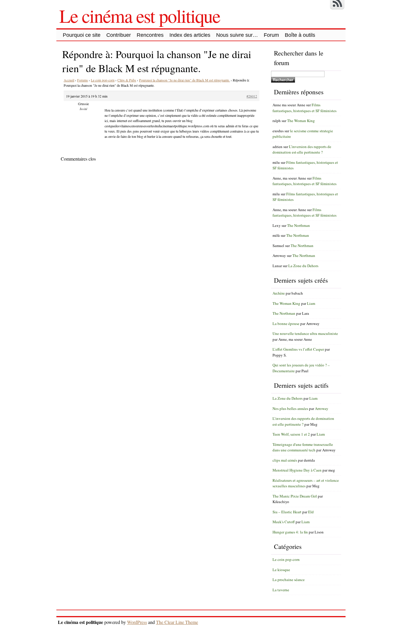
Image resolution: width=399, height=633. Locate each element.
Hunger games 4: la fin (290, 532)
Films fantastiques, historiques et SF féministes (304, 107)
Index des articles (189, 35)
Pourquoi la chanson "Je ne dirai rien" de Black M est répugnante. (184, 80)
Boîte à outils (300, 35)
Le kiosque (281, 569)
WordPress (137, 622)
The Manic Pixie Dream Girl (295, 496)
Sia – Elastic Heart (287, 511)
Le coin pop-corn (103, 80)
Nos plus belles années (290, 408)
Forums (82, 80)
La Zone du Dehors (303, 265)
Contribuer (118, 35)
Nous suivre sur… (237, 35)
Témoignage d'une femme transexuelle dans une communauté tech (303, 447)
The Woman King (301, 120)
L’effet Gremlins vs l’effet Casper (298, 349)
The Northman (298, 225)
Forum (271, 35)
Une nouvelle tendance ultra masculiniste (305, 333)
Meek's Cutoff (284, 521)
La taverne (281, 589)
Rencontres (150, 35)
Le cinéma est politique (139, 15)
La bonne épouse (286, 323)
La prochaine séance (289, 579)
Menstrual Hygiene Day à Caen (297, 470)
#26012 (252, 96)
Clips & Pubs (126, 80)
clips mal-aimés (285, 460)
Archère (279, 293)
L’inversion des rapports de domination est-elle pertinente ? (302, 149)
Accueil (69, 80)
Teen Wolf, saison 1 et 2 (291, 434)
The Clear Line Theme (177, 622)
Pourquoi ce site (81, 35)
